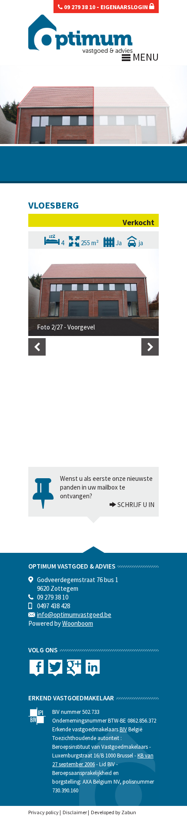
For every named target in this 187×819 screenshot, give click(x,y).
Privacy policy (43, 812)
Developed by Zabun (113, 812)
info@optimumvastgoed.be (74, 614)
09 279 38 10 (79, 7)
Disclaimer (75, 812)
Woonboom (77, 623)
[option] (93, 292)
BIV (123, 729)
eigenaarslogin (124, 7)
